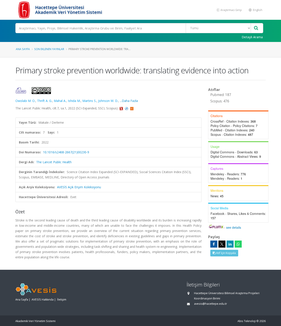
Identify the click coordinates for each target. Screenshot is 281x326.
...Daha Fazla (129, 101)
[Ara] (256, 28)
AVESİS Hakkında (43, 299)
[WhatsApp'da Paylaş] (238, 244)
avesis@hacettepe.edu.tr (210, 304)
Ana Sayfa (23, 49)
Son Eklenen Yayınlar (49, 49)
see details (233, 227)
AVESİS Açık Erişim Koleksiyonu (79, 187)
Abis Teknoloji (247, 321)
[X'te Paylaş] (221, 244)
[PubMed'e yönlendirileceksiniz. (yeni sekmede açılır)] (127, 108)
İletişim (61, 299)
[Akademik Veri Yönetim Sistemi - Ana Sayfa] (24, 10)
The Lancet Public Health (54, 162)
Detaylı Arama (252, 37)
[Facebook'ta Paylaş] (213, 244)
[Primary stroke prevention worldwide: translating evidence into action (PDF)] (21, 90)
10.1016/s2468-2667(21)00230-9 (66, 152)
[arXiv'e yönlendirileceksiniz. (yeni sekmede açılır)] (122, 108)
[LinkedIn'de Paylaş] (230, 244)
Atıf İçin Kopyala (225, 253)
